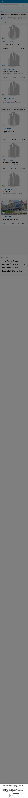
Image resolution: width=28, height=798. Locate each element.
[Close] (25, 785)
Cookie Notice (16, 793)
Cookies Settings (13, 795)
